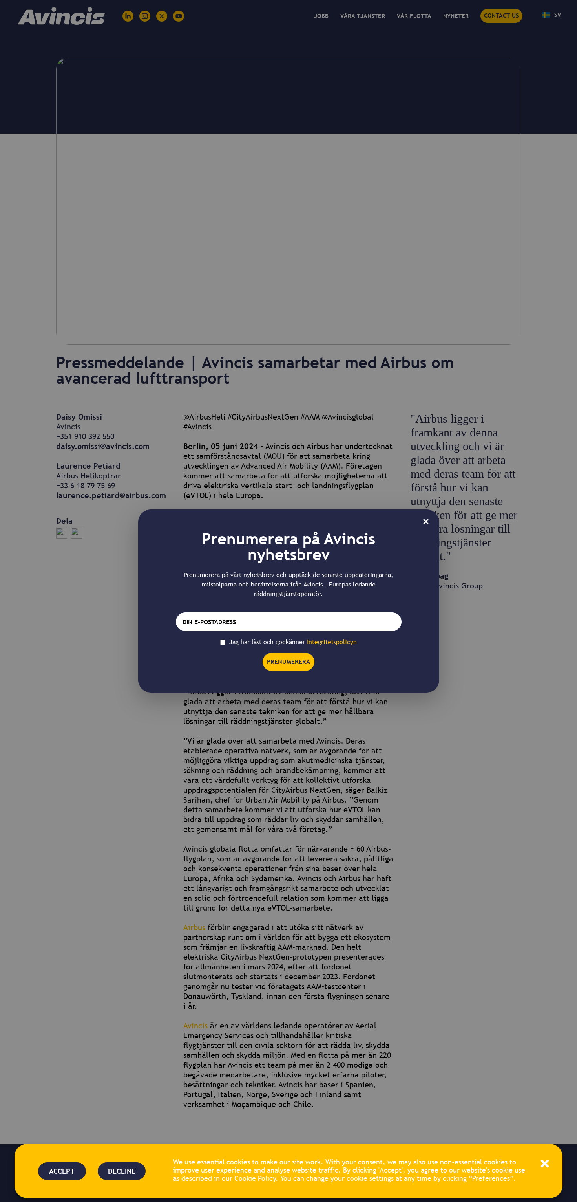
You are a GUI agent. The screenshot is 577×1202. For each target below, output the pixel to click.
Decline (121, 1171)
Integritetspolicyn (332, 642)
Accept (62, 1171)
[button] (545, 1163)
